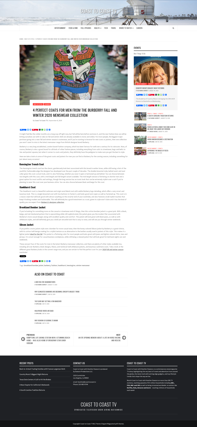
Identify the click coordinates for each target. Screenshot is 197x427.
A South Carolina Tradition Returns (160, 116)
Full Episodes (86, 28)
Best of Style (38, 104)
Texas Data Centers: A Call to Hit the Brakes (35, 379)
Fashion (47, 104)
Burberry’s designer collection (52, 202)
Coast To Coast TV (41, 120)
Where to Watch (125, 28)
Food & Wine (73, 28)
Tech (106, 28)
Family (155, 113)
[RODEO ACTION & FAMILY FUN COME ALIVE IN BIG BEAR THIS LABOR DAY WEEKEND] (140, 127)
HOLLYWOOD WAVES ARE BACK (44, 311)
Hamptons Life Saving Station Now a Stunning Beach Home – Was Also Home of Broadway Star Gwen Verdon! (48, 339)
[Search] (173, 28)
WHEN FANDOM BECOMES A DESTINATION (160, 139)
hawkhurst (62, 265)
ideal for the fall (36, 234)
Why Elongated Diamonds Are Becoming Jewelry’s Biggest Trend (57, 291)
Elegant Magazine (107, 424)
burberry (47, 265)
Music (157, 84)
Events (151, 84)
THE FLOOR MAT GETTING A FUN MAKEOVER (48, 301)
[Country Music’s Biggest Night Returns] (156, 70)
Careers (139, 28)
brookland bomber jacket (33, 265)
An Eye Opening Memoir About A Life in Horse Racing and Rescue (99, 338)
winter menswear (83, 265)
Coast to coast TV (98, 11)
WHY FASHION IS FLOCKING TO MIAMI (46, 320)
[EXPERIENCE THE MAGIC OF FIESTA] (140, 151)
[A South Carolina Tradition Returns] (140, 116)
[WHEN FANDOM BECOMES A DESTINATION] (140, 140)
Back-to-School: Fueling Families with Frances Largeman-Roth (42, 369)
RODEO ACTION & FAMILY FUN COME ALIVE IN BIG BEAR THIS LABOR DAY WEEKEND (161, 128)
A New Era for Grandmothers (45, 282)
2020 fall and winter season (112, 249)
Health (97, 28)
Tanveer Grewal (153, 131)
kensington (71, 265)
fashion (54, 265)
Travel (113, 28)
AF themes (120, 424)
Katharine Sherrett (42, 285)
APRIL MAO (39, 304)
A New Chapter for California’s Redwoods (34, 385)
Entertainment (60, 28)
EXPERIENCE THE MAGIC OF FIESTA (157, 150)
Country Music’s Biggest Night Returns (150, 88)
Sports (160, 113)
